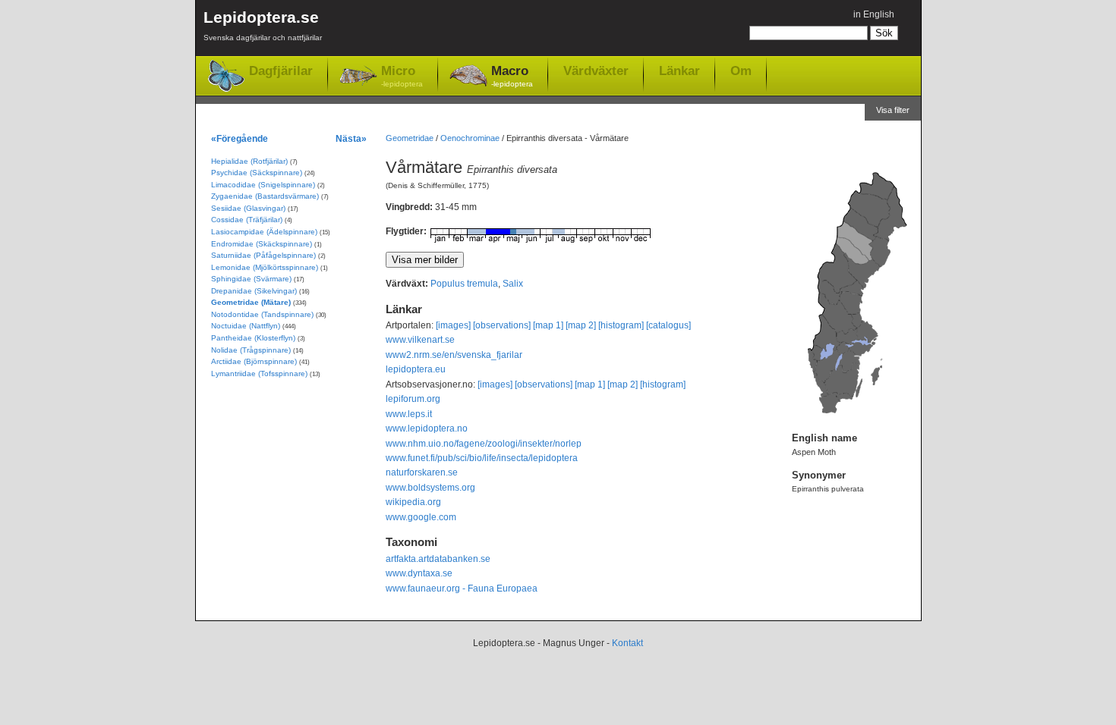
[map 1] (548, 325)
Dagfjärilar (281, 71)
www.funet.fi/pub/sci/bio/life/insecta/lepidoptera (482, 458)
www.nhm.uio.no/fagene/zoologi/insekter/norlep (484, 443)
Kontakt (627, 643)
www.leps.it (409, 414)
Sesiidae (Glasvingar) (248, 208)
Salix (513, 283)
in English (873, 14)
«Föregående (239, 138)
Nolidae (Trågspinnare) (251, 350)
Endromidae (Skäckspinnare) (261, 244)
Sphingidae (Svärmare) (251, 279)
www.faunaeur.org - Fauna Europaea (462, 588)
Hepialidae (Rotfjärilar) (249, 161)
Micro (402, 76)
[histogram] (621, 325)
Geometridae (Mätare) (251, 302)
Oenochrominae (470, 138)
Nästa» (351, 138)
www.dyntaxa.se (419, 573)
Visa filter (893, 110)
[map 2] (581, 325)
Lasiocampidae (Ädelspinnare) (264, 232)
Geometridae (409, 138)
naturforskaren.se (422, 472)
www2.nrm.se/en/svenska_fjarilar (454, 355)
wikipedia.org (413, 502)
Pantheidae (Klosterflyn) (253, 338)
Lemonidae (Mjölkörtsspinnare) (264, 267)
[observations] (502, 325)
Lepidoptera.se (262, 25)
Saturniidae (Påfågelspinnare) (263, 255)
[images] (453, 325)
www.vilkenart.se (420, 339)
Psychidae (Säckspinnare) (256, 172)
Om (741, 70)
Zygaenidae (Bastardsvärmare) (265, 196)
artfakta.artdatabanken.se (438, 559)
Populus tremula (464, 283)
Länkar (679, 70)
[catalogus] (668, 325)
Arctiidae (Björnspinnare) (254, 361)
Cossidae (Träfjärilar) (246, 219)
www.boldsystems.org (430, 487)
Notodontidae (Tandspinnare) (262, 314)
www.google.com (421, 517)
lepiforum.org (413, 399)
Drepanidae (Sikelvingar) (254, 291)
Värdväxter (596, 70)
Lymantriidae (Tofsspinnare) (259, 373)
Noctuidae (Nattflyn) (245, 326)
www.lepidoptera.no (427, 428)
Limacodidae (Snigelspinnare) (263, 184)
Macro (512, 76)
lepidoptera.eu (416, 369)
